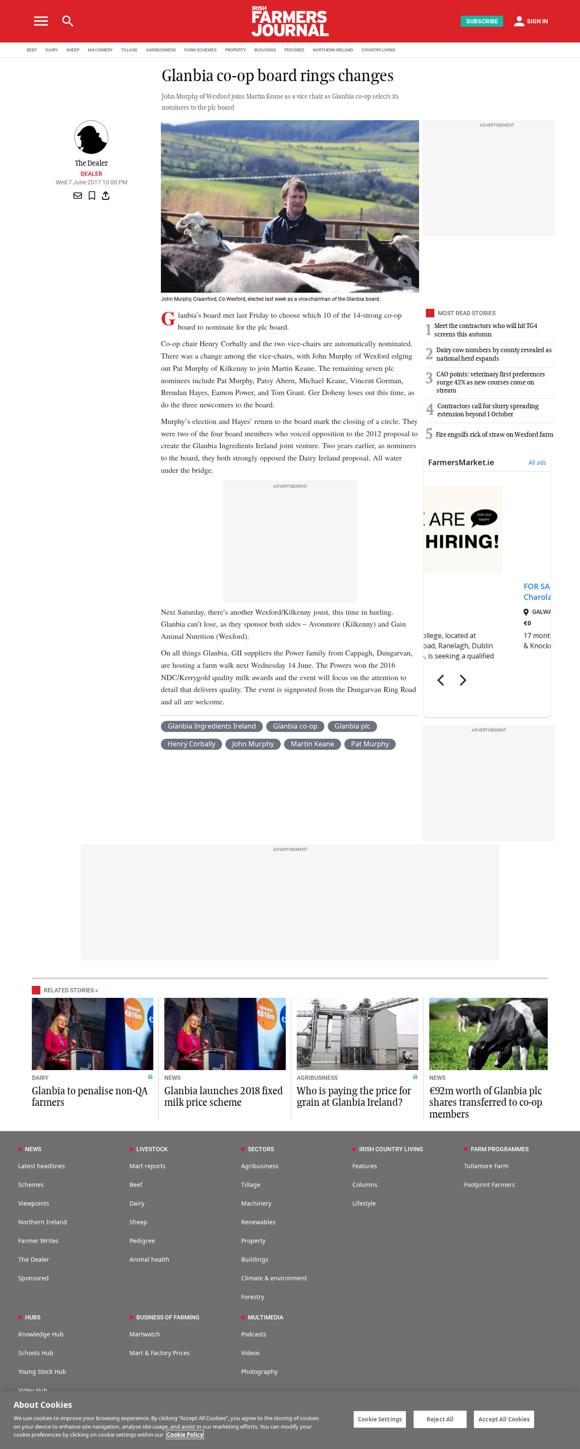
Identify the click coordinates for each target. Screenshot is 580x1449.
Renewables (258, 1222)
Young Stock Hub (42, 1371)
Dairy (137, 1203)
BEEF (32, 50)
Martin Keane (312, 744)
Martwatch (145, 1334)
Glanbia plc (352, 726)
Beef (136, 1185)
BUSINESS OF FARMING (168, 1317)
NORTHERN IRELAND (333, 50)
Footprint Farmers (489, 1185)
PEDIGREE (294, 50)
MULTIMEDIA (265, 1317)
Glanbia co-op (295, 726)
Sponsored (33, 1278)
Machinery (256, 1203)
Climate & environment (274, 1278)
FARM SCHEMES (200, 50)
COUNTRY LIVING (378, 50)
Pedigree (142, 1241)
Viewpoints (33, 1203)
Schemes (31, 1185)
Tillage (250, 1185)
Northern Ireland (42, 1222)
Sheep (138, 1222)
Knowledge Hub (41, 1334)
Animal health (149, 1259)
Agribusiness (260, 1166)
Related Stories (69, 990)
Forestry (252, 1297)
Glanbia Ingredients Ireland (212, 726)
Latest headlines (41, 1166)
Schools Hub (35, 1353)
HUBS (32, 1317)
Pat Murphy (370, 744)
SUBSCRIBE (482, 21)
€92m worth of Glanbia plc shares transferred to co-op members (485, 1102)
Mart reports (148, 1166)
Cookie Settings (380, 1419)
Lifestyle (364, 1203)
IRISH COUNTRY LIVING (391, 1149)
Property (253, 1241)
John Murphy (253, 744)
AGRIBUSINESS (161, 50)
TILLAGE (129, 50)
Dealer (91, 173)
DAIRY (51, 50)
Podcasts (253, 1334)
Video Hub (33, 1390)
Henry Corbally (191, 744)
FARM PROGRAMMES (500, 1149)
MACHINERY (100, 50)
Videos (250, 1353)
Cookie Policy (185, 1434)
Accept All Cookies (504, 1419)
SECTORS (261, 1149)
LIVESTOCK (152, 1149)
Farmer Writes (38, 1241)
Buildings (254, 1259)
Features (364, 1166)
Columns (364, 1185)
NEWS (172, 1077)
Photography (259, 1371)
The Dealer (33, 1259)
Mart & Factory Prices (160, 1353)
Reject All (440, 1419)
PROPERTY (235, 50)
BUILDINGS (265, 50)
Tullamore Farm (486, 1166)
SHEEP (72, 50)
